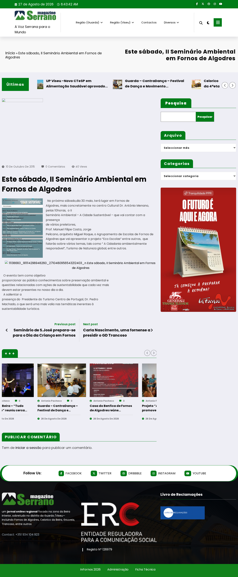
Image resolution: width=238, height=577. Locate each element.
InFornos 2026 (90, 569)
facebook (73, 473)
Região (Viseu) (120, 22)
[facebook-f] (197, 4)
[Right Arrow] (232, 85)
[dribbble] (209, 4)
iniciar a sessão (28, 447)
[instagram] (215, 4)
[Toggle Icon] (218, 22)
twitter (105, 473)
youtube (199, 473)
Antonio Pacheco (34, 400)
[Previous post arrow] (7, 330)
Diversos (170, 22)
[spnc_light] (208, 22)
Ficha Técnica (145, 569)
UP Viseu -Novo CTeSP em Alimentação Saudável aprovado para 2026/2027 (61, 83)
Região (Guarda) (87, 22)
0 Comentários (55, 166)
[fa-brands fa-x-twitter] (203, 4)
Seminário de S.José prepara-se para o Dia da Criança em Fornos (44, 332)
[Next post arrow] (152, 330)
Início (10, 53)
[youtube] (220, 4)
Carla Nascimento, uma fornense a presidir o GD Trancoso (116, 332)
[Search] (201, 22)
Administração (117, 569)
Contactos (149, 22)
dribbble (135, 473)
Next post (90, 324)
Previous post (64, 324)
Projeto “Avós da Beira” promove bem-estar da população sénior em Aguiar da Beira (91, 408)
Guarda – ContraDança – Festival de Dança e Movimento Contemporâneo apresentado (140, 83)
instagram (166, 473)
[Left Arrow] (225, 85)
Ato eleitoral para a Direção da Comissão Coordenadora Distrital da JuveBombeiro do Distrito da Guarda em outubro (146, 408)
